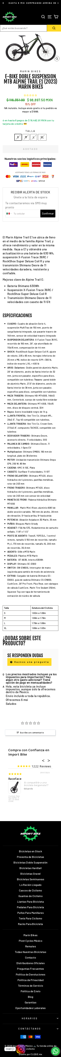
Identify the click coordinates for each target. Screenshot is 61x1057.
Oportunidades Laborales (30, 1007)
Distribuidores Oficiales (30, 963)
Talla (30, 131)
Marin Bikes (30, 71)
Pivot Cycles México (30, 940)
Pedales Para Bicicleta (30, 907)
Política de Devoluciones (30, 974)
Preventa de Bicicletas (30, 856)
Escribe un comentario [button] (32, 732)
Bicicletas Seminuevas (30, 879)
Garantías (30, 1002)
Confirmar (48, 213)
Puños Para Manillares (30, 912)
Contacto (30, 957)
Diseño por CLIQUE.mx (30, 1054)
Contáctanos (29, 1028)
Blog (30, 996)
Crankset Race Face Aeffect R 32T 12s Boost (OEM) (14, 798)
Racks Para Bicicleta (30, 923)
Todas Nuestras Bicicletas (30, 951)
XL (42, 137)
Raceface (15, 779)
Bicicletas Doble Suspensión (30, 862)
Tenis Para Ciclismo (30, 918)
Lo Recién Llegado (30, 884)
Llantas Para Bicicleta (30, 901)
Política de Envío (31, 991)
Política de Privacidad (30, 980)
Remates (30, 946)
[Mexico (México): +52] (9, 213)
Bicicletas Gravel (30, 873)
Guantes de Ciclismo (30, 896)
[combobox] (23, 28)
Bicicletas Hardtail (30, 868)
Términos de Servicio (30, 985)
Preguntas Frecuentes (30, 968)
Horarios (30, 1018)
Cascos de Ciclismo (30, 890)
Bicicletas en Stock (30, 851)
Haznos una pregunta (31, 662)
